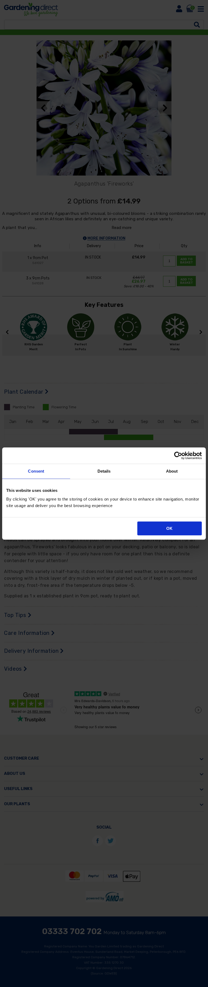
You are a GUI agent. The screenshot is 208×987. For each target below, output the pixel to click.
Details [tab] (104, 471)
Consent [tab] (36, 471)
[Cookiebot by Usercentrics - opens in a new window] (178, 455)
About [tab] (172, 471)
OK (169, 528)
